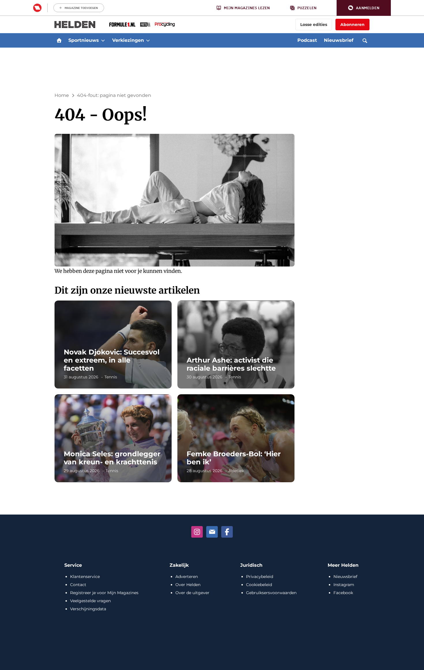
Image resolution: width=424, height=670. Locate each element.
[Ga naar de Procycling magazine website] (165, 24)
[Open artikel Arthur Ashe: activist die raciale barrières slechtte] (235, 345)
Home (62, 95)
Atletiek (236, 470)
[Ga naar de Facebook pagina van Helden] (227, 532)
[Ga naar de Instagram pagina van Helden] (197, 532)
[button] (364, 8)
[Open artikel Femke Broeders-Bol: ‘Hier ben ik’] (235, 438)
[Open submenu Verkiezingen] (148, 40)
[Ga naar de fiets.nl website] (145, 24)
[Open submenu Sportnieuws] (103, 40)
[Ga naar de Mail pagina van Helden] (212, 532)
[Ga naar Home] (59, 40)
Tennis (110, 377)
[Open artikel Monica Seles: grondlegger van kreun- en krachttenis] (113, 438)
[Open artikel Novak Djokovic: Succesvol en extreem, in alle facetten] (113, 345)
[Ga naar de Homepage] (75, 24)
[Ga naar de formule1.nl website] (122, 24)
